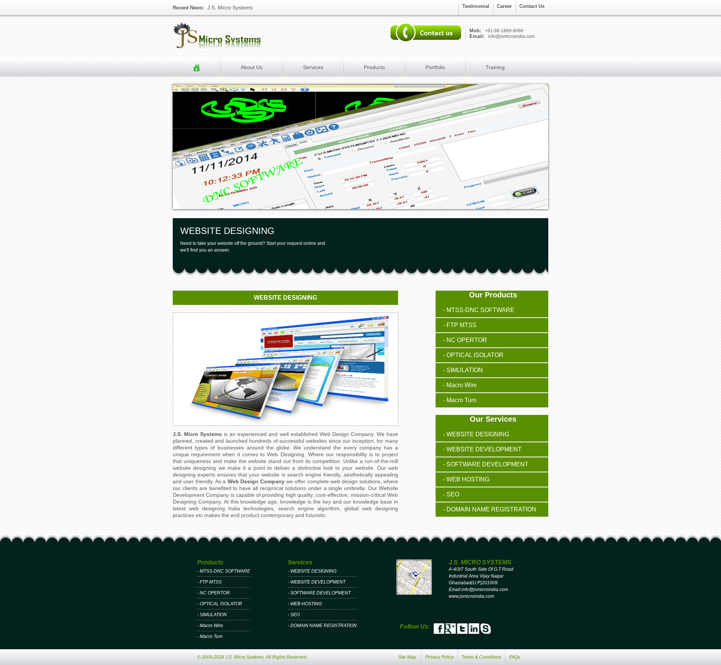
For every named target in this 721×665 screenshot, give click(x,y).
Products (374, 67)
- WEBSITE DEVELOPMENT (482, 449)
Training (495, 67)
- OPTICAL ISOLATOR (473, 355)
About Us (251, 67)
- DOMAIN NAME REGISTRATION (489, 509)
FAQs (514, 657)
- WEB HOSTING (466, 479)
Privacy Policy (439, 657)
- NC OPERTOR (465, 340)
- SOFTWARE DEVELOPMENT (485, 464)
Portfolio (435, 67)
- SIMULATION (463, 370)
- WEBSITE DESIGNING (476, 434)
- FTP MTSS (460, 325)
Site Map (407, 657)
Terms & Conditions (481, 657)
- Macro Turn (460, 400)
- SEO (451, 494)
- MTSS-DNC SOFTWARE (478, 310)
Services (313, 67)
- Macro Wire (460, 385)
